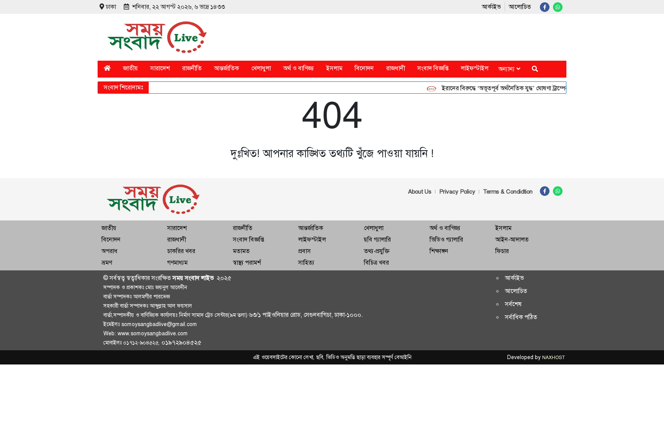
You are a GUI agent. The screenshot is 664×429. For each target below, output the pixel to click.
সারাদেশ (160, 68)
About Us (420, 191)
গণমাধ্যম (177, 262)
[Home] (107, 68)
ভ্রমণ (106, 262)
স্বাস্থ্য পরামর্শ (247, 262)
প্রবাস (304, 251)
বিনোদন (364, 68)
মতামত (241, 251)
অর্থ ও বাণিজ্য (298, 68)
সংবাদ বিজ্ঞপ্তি (432, 68)
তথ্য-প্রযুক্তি (376, 251)
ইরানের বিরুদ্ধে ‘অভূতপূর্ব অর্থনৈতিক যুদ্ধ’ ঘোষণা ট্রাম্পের (500, 88)
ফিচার (502, 251)
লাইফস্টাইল (474, 68)
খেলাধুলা (261, 68)
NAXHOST (553, 357)
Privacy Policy (457, 191)
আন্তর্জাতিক (226, 68)
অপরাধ (109, 251)
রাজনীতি (192, 68)
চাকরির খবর (181, 251)
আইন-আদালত (512, 239)
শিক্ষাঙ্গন (439, 251)
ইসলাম (334, 68)
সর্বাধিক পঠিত (521, 317)
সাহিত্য (306, 262)
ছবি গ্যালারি (377, 239)
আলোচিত (520, 7)
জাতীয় (130, 68)
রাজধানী (395, 68)
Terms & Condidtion (508, 191)
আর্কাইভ (491, 7)
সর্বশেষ (513, 304)
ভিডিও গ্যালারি (446, 239)
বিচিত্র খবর (376, 262)
